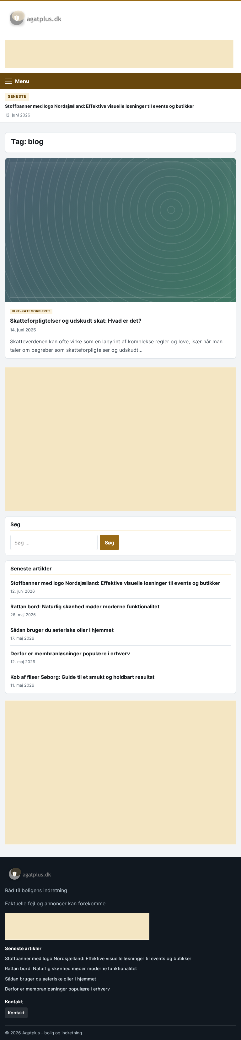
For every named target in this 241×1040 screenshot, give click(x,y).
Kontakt (16, 1012)
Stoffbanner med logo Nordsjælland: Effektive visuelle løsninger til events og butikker (99, 106)
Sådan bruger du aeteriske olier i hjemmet (62, 630)
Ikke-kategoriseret (31, 311)
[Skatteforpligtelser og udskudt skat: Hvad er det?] (120, 230)
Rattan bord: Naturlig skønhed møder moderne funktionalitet (84, 606)
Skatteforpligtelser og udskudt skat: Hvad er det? (76, 320)
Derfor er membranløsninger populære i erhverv (70, 653)
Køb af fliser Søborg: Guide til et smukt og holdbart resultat (82, 677)
